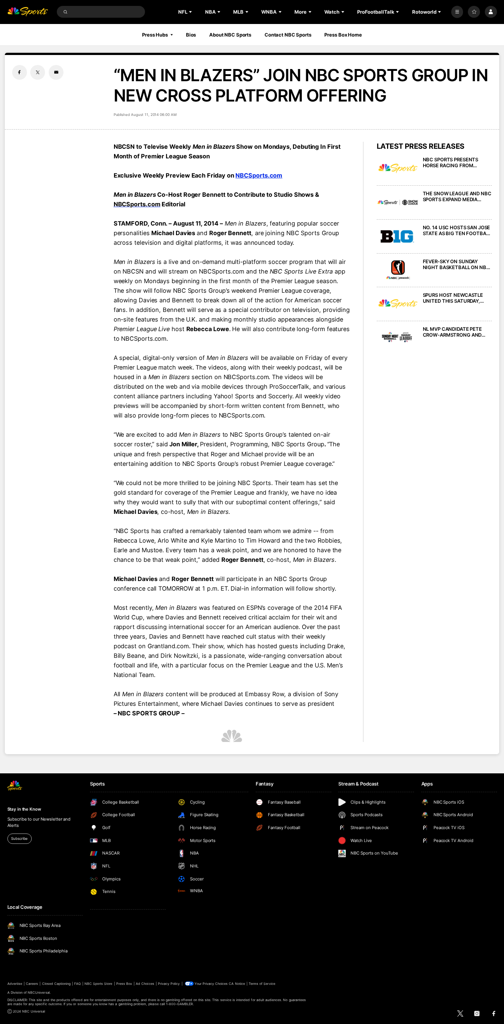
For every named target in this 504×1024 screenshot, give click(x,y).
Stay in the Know (24, 809)
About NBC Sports (230, 35)
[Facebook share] (19, 72)
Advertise (14, 984)
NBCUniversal (39, 992)
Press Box (124, 984)
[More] (457, 12)
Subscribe (19, 838)
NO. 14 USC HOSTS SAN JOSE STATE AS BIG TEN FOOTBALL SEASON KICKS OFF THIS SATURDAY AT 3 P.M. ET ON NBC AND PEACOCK (457, 230)
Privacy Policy (169, 984)
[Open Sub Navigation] (191, 11)
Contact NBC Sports (288, 35)
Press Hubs (155, 35)
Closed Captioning (56, 984)
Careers (32, 984)
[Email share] (56, 72)
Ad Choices (145, 984)
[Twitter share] (37, 72)
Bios (191, 35)
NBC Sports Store (98, 984)
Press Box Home (343, 35)
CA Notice (237, 984)
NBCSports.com (258, 175)
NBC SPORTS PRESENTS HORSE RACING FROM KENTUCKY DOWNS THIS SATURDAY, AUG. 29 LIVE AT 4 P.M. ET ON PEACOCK (457, 162)
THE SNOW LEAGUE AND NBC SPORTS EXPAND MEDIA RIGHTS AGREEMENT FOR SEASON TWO (457, 196)
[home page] (27, 12)
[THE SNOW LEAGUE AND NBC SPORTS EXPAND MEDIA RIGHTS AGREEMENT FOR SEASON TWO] (398, 202)
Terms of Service (262, 984)
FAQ (77, 984)
